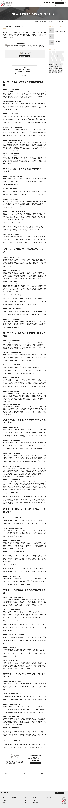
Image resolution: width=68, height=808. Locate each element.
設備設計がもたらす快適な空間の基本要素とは (24, 69)
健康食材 (50, 60)
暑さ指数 (53, 51)
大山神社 (58, 60)
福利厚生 (56, 62)
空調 (52, 72)
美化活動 (62, 60)
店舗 (53, 70)
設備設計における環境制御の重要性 (24, 71)
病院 (56, 70)
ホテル (59, 70)
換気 (58, 72)
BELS (61, 72)
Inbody (54, 68)
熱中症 (60, 62)
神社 (50, 51)
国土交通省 (55, 64)
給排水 (56, 72)
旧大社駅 (50, 68)
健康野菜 (54, 60)
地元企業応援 (51, 66)
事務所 (50, 70)
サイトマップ (46, 799)
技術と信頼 (51, 64)
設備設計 (60, 68)
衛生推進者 (57, 51)
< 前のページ (6, 773)
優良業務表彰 (60, 64)
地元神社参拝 (51, 62)
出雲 (61, 66)
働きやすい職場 (57, 66)
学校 (50, 72)
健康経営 (62, 51)
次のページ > (43, 773)
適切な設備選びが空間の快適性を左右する (25, 73)
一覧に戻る (25, 773)
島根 (57, 68)
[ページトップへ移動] (66, 793)
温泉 (62, 70)
